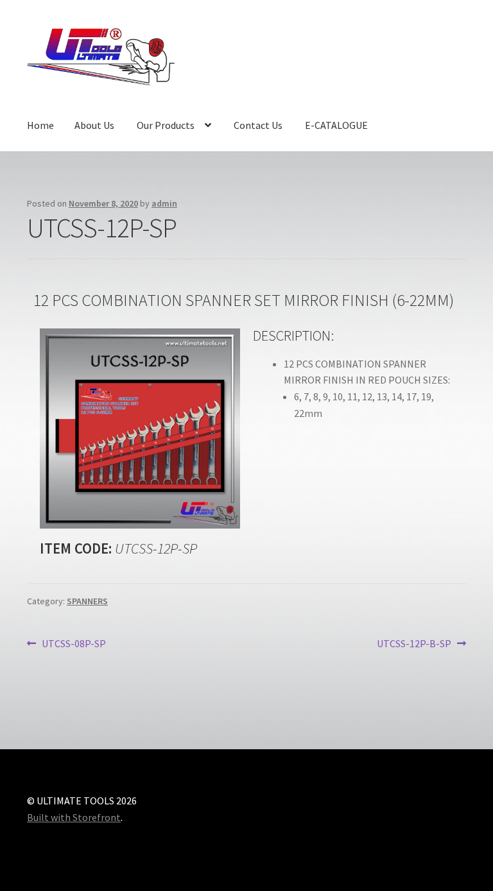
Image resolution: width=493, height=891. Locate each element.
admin (164, 203)
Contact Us (258, 125)
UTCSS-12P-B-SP (414, 643)
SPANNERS (87, 601)
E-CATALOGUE (336, 125)
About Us (94, 125)
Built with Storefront (74, 817)
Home (40, 125)
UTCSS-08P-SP (73, 643)
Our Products (166, 125)
